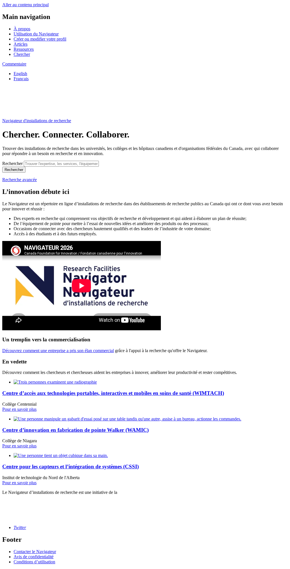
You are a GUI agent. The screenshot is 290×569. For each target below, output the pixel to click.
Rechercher (12, 163)
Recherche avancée (19, 179)
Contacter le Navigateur (35, 551)
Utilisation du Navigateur (36, 33)
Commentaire (14, 64)
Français (21, 78)
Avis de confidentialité (34, 556)
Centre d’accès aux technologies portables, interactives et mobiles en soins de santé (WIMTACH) (113, 393)
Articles (20, 44)
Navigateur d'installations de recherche (36, 120)
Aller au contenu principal (25, 4)
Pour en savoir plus (19, 409)
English (20, 73)
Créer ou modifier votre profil (40, 39)
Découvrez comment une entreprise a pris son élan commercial (58, 350)
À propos (22, 28)
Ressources (24, 49)
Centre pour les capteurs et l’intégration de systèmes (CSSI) (70, 466)
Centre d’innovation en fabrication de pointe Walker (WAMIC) (75, 430)
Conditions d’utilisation (34, 561)
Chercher (22, 54)
